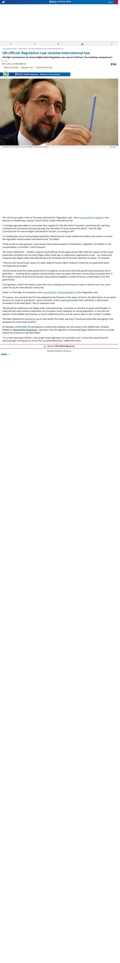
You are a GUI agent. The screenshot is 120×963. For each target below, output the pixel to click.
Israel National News (9, 49)
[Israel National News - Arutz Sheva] (60, 2)
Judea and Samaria (11, 67)
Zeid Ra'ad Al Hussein (44, 67)
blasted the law (31, 319)
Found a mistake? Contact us (59, 351)
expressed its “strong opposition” (59, 292)
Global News (22, 49)
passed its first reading (91, 217)
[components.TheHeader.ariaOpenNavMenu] (19, 2)
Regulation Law (27, 67)
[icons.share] (116, 2)
